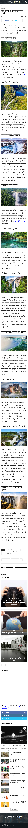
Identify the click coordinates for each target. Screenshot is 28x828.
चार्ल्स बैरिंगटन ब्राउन (20, 221)
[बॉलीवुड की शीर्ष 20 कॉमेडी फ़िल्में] (5, 804)
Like (25, 712)
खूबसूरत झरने (23, 549)
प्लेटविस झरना (21, 551)
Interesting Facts (14, 598)
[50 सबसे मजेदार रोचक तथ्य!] (5, 797)
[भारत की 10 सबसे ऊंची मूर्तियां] (5, 790)
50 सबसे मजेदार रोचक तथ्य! (17, 795)
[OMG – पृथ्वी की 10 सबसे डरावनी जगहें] (14, 648)
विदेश (4, 8)
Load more (13, 809)
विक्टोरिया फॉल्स (9, 553)
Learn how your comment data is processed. (11, 707)
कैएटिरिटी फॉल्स (18, 549)
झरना (23, 75)
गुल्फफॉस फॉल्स (4, 551)
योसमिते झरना (4, 553)
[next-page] (5, 665)
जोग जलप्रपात (10, 551)
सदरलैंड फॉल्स (15, 553)
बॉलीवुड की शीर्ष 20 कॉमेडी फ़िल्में (18, 802)
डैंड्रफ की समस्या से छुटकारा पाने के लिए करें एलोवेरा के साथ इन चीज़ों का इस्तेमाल (14, 603)
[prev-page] (2, 665)
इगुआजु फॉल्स (7, 549)
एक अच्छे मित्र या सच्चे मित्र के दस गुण (17, 767)
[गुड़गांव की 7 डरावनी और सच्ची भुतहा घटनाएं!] (14, 735)
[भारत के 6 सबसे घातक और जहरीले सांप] (5, 754)
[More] (21, 20)
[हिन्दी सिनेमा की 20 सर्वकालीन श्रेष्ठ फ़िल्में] (5, 761)
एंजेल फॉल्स (12, 549)
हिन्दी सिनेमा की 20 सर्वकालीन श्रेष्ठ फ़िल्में (17, 760)
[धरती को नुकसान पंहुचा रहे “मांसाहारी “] (14, 621)
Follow (24, 715)
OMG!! (13, 630)
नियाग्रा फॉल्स (15, 551)
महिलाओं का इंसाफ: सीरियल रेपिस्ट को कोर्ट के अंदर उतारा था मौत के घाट (7, 569)
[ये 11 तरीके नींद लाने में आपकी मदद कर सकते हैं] (5, 776)
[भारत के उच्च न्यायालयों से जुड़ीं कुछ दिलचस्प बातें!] (5, 783)
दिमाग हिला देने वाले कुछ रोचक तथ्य (21, 567)
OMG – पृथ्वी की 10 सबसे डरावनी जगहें (14, 659)
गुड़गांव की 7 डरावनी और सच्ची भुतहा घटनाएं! (13, 746)
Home (2, 5)
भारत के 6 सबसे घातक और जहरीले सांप (16, 753)
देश (5, 5)
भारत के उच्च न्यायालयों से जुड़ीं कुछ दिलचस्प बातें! (17, 781)
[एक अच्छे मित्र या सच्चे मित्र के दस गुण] (5, 769)
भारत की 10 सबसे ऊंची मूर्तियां (17, 788)
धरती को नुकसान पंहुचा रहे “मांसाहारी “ (14, 633)
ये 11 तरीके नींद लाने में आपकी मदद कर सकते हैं (17, 774)
